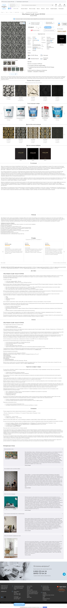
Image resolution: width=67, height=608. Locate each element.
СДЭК (44, 597)
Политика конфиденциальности (32, 592)
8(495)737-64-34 (31, 363)
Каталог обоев (24, 8)
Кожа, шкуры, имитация (37, 45)
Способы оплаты (46, 586)
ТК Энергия (45, 599)
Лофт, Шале (49, 46)
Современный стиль (50, 47)
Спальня (48, 43)
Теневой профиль (53, 8)
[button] (13, 74)
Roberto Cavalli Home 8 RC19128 (29, 268)
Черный (48, 38)
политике (40, 607)
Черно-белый (52, 38)
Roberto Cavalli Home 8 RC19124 (25, 267)
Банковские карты (46, 587)
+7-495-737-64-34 (12, 4)
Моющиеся (49, 40)
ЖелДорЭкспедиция (46, 598)
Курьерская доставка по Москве (48, 594)
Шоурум (28, 596)
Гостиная (48, 42)
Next (24, 70)
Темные (48, 48)
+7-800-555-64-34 (12, 5)
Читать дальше (28, 465)
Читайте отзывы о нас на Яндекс (59, 262)
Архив (28, 594)
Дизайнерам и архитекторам (32, 591)
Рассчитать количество (50, 30)
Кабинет (51, 42)
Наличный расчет (46, 588)
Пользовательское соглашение (32, 593)
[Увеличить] (13, 58)
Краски (47, 8)
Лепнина (43, 8)
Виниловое (49, 37)
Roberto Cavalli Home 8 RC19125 (43, 267)
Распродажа (61, 8)
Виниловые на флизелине (35, 47)
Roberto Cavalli (35, 40)
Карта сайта (29, 597)
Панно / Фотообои (50, 40)
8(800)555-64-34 (34, 424)
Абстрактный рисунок (36, 44)
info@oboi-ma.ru (38, 349)
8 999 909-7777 (4, 588)
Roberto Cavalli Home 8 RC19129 (47, 268)
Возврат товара (30, 589)
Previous (2, 70)
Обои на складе (32, 8)
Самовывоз (45, 593)
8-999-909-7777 (15, 424)
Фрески (38, 8)
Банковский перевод (46, 589)
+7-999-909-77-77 (12, 6)
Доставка (28, 587)
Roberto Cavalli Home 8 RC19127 (12, 268)
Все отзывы (3, 262)
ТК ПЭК (44, 596)
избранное (53, 27)
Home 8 (34, 38)
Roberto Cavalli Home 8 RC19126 (60, 267)
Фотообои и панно (37, 48)
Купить (48, 27)
